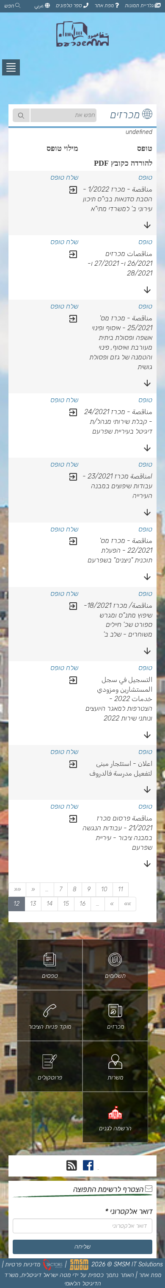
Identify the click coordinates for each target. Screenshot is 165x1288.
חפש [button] (9, 6)
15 (66, 903)
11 (120, 889)
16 (82, 903)
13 (33, 903)
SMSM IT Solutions (138, 1264)
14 (49, 903)
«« (17, 889)
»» (127, 903)
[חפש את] (21, 115)
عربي (39, 5)
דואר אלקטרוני (128, 1211)
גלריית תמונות (140, 5)
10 (104, 889)
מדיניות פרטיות (22, 1264)
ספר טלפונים (69, 5)
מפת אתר (104, 5)
